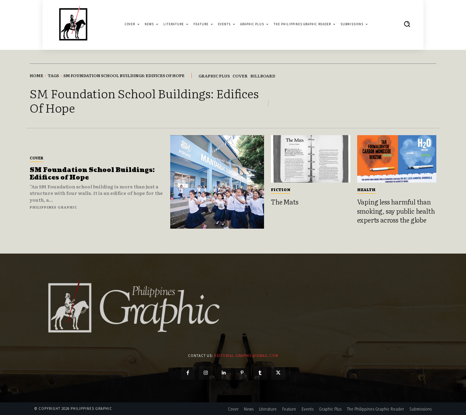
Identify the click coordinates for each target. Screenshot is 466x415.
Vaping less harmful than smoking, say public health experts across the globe (396, 211)
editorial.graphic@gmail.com (246, 355)
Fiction (280, 189)
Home (36, 75)
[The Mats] (310, 159)
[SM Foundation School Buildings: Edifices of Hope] (217, 182)
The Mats (284, 201)
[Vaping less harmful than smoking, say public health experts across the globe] (397, 159)
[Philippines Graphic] (73, 24)
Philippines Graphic (53, 207)
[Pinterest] (242, 373)
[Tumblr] (260, 373)
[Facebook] (187, 373)
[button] (407, 24)
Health (366, 189)
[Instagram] (206, 373)
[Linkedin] (224, 373)
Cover (36, 157)
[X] (278, 373)
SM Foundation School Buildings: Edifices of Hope (92, 174)
